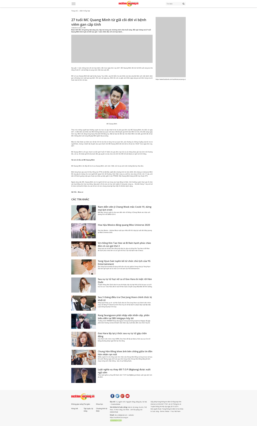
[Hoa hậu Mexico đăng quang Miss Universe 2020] (83, 230)
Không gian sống (77, 404)
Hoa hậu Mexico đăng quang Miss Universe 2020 (124, 224)
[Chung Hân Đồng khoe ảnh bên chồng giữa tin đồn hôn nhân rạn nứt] (83, 357)
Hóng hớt (74, 408)
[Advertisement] (112, 51)
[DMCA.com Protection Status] (116, 420)
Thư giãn (87, 404)
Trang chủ (74, 11)
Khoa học (99, 404)
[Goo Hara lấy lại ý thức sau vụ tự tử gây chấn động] (83, 339)
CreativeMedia (115, 404)
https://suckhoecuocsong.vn (119, 417)
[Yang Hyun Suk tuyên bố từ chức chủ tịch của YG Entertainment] (83, 266)
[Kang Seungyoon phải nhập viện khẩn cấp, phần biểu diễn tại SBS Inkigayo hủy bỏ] (83, 321)
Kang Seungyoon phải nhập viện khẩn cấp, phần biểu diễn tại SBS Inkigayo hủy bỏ (123, 317)
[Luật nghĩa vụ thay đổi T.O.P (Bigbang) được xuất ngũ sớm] (83, 375)
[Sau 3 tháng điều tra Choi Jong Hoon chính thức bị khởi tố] (83, 303)
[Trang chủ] (128, 3)
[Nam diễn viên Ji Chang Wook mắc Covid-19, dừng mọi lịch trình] (83, 212)
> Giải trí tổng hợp (84, 11)
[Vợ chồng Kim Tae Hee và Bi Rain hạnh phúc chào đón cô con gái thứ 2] (83, 248)
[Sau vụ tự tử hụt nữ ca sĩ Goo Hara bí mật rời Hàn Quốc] (83, 285)
